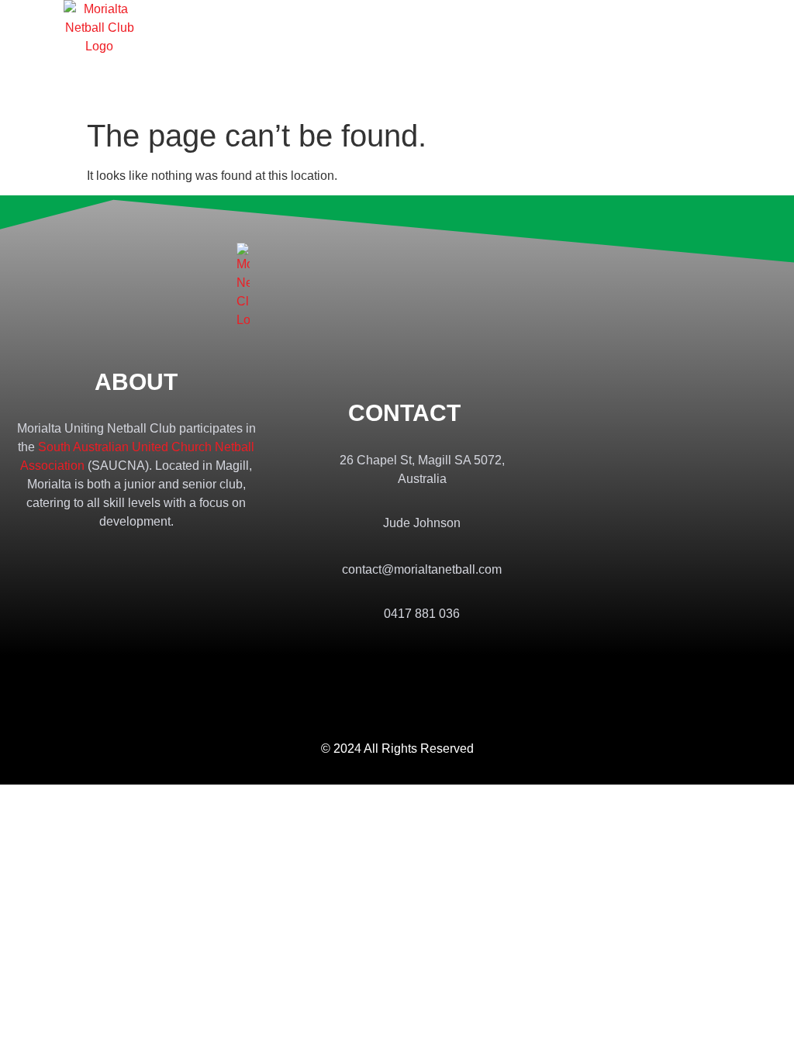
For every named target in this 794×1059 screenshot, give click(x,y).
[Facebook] (388, 658)
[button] (685, 55)
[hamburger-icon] (215, 55)
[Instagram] (418, 658)
